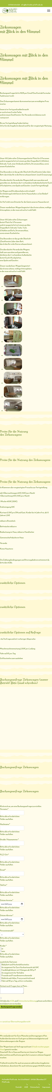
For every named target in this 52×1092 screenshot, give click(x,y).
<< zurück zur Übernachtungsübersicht (15, 1021)
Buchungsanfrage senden (11, 1006)
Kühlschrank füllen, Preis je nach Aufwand (18, 978)
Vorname (4, 809)
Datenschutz (35, 1087)
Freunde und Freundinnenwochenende (17, 975)
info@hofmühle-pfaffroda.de (32, 5)
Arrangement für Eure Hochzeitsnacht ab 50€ (20, 967)
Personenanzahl (7, 930)
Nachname (5, 824)
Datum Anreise (6, 900)
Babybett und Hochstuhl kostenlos (15, 964)
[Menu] (48, 10)
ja (2, 948)
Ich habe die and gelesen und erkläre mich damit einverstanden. (26, 1002)
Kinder (3, 946)
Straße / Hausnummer (9, 839)
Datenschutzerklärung (27, 1000)
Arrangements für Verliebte (13, 973)
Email (3, 870)
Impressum (46, 1087)
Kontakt (19, 1087)
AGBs (12, 1000)
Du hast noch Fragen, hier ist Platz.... (14, 986)
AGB (26, 1087)
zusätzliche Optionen (8, 962)
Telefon (3, 885)
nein (3, 951)
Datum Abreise (6, 915)
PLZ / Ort (4, 854)
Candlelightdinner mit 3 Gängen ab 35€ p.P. (19, 970)
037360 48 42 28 (14, 5)
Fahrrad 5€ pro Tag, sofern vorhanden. (17, 981)
